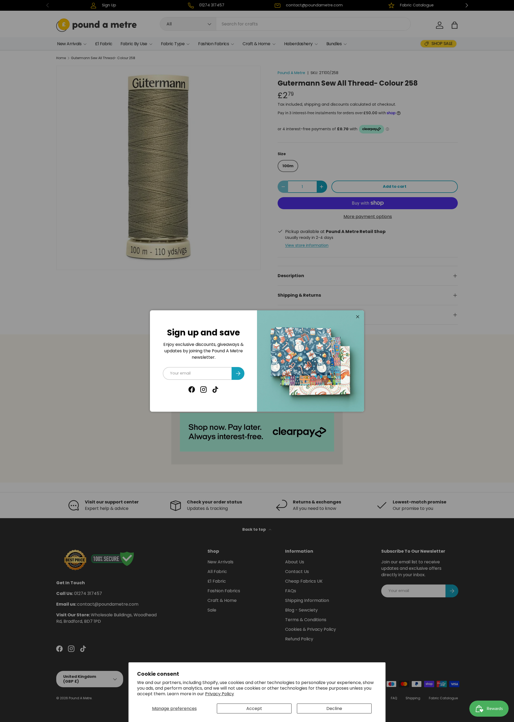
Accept (254, 708)
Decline (334, 708)
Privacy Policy (219, 694)
